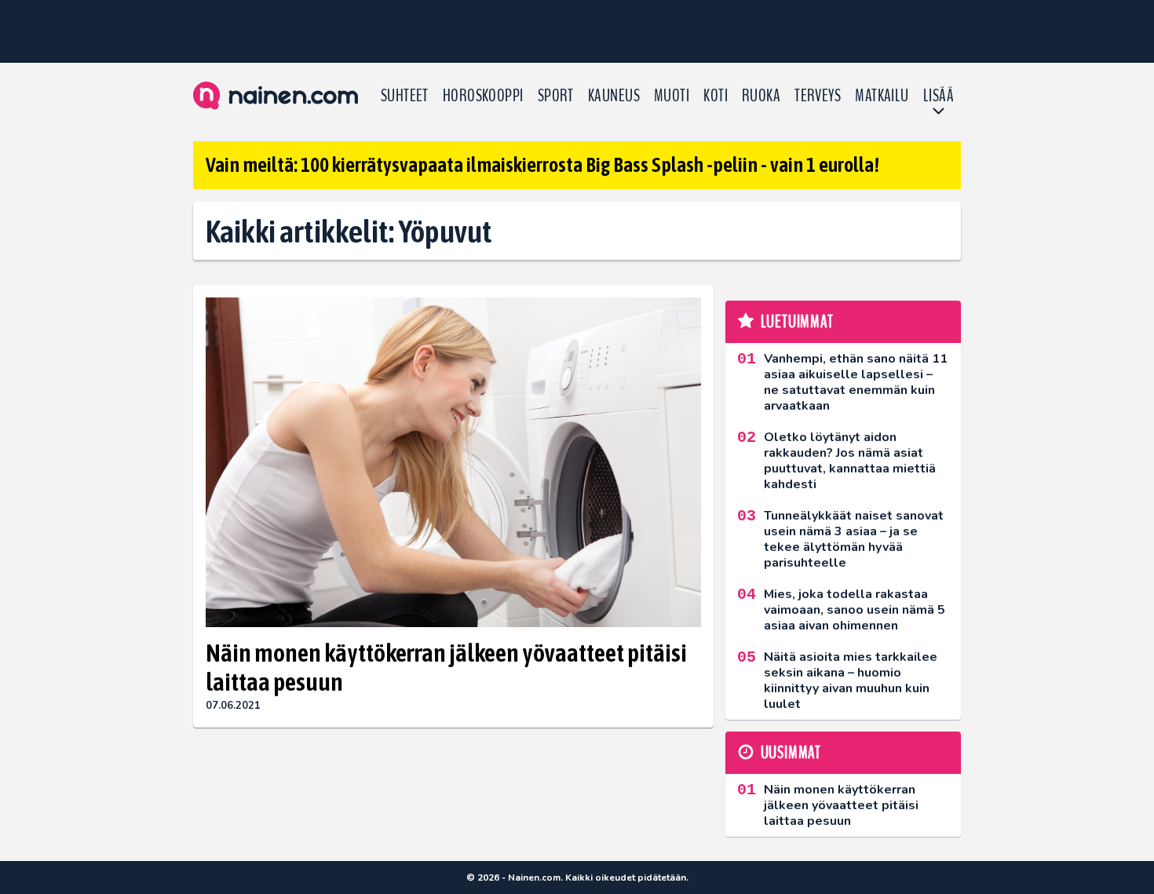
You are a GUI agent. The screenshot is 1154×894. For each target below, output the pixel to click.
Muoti (671, 96)
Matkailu (882, 96)
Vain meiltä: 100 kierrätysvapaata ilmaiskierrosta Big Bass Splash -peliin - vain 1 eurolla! (542, 165)
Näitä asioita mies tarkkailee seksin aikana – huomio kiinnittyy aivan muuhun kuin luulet (850, 680)
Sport (556, 96)
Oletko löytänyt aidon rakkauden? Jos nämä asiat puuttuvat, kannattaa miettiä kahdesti (850, 461)
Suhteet (405, 96)
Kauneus (614, 96)
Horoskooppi (483, 96)
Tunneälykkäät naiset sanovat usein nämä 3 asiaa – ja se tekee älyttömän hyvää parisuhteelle (854, 539)
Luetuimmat (797, 322)
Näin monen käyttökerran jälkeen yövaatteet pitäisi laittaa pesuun (446, 667)
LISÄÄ (938, 96)
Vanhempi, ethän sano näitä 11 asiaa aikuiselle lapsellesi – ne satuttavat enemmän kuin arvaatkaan (856, 382)
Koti (715, 96)
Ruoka (761, 96)
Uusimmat (791, 752)
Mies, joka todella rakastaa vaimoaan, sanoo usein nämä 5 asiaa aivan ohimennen (854, 610)
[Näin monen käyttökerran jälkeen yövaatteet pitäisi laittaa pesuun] (453, 462)
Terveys (817, 96)
